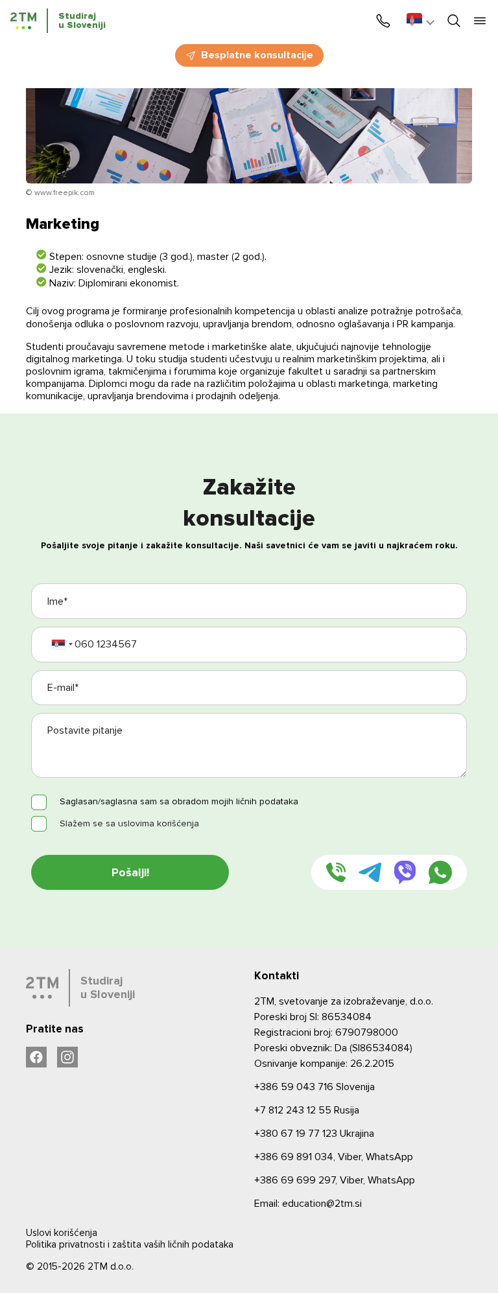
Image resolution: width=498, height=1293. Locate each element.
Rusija (306, 1110)
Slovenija (314, 1086)
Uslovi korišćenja (61, 1233)
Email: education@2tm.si (308, 1203)
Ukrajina (314, 1133)
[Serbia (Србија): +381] (62, 644)
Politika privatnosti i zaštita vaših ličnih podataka (129, 1244)
